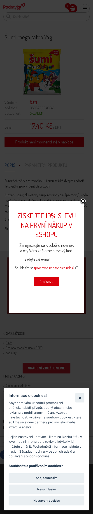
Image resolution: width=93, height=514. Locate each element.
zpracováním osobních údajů (54, 268)
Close (83, 201)
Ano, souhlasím (46, 478)
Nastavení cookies (46, 500)
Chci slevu (46, 281)
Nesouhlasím (46, 489)
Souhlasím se (44, 268)
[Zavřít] (79, 397)
